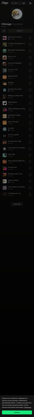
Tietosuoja (27, 407)
